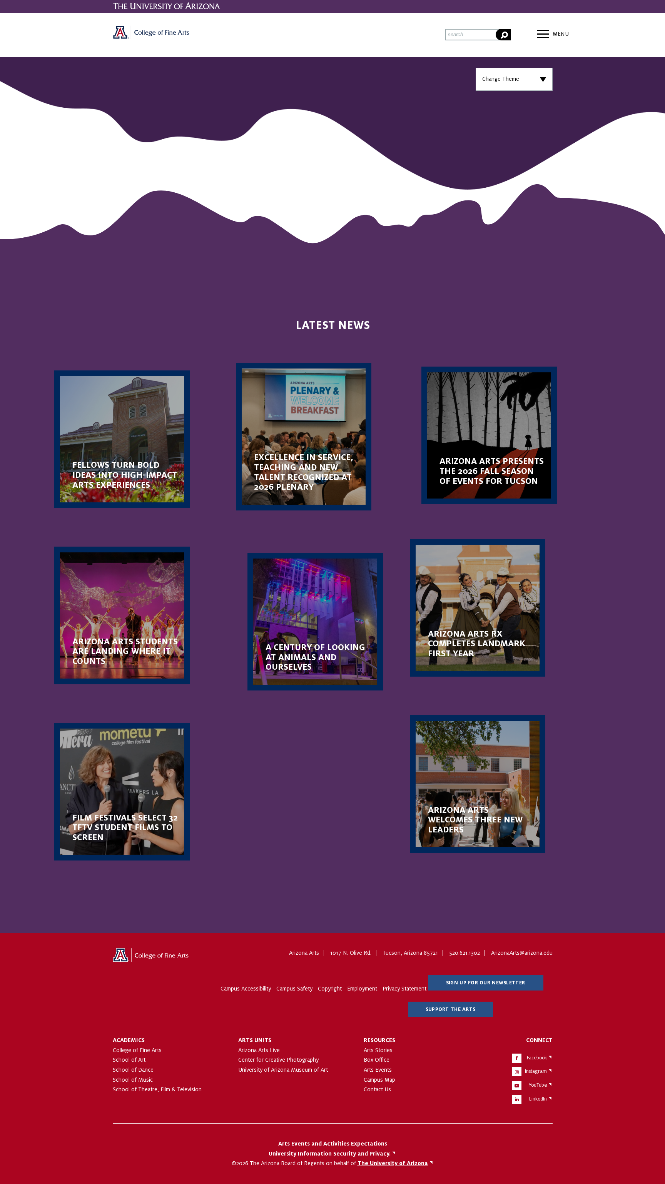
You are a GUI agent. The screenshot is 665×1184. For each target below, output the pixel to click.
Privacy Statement (404, 989)
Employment (362, 989)
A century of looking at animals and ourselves (315, 622)
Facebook (537, 1058)
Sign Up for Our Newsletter (485, 983)
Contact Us (377, 1089)
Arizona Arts (151, 35)
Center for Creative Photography (278, 1060)
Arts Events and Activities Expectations (332, 1144)
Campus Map (379, 1080)
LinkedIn (538, 1099)
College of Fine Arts (137, 1050)
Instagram (536, 1071)
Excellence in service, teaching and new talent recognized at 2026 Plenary (304, 437)
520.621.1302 (464, 953)
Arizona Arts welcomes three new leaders (478, 784)
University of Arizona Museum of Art (283, 1070)
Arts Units (254, 1040)
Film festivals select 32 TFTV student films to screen (122, 792)
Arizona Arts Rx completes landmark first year (478, 608)
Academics (129, 1040)
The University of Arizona (151, 957)
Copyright (330, 989)
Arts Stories (378, 1050)
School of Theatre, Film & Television (157, 1089)
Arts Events (378, 1070)
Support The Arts (450, 1009)
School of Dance (133, 1070)
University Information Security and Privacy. (330, 1154)
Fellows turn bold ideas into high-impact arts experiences (122, 439)
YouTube (538, 1085)
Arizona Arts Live (259, 1050)
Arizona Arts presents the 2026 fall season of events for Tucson (489, 435)
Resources (379, 1040)
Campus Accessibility (246, 989)
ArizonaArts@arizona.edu (522, 953)
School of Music (133, 1080)
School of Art (129, 1060)
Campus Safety (294, 989)
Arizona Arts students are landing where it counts (122, 615)
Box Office (376, 1060)
